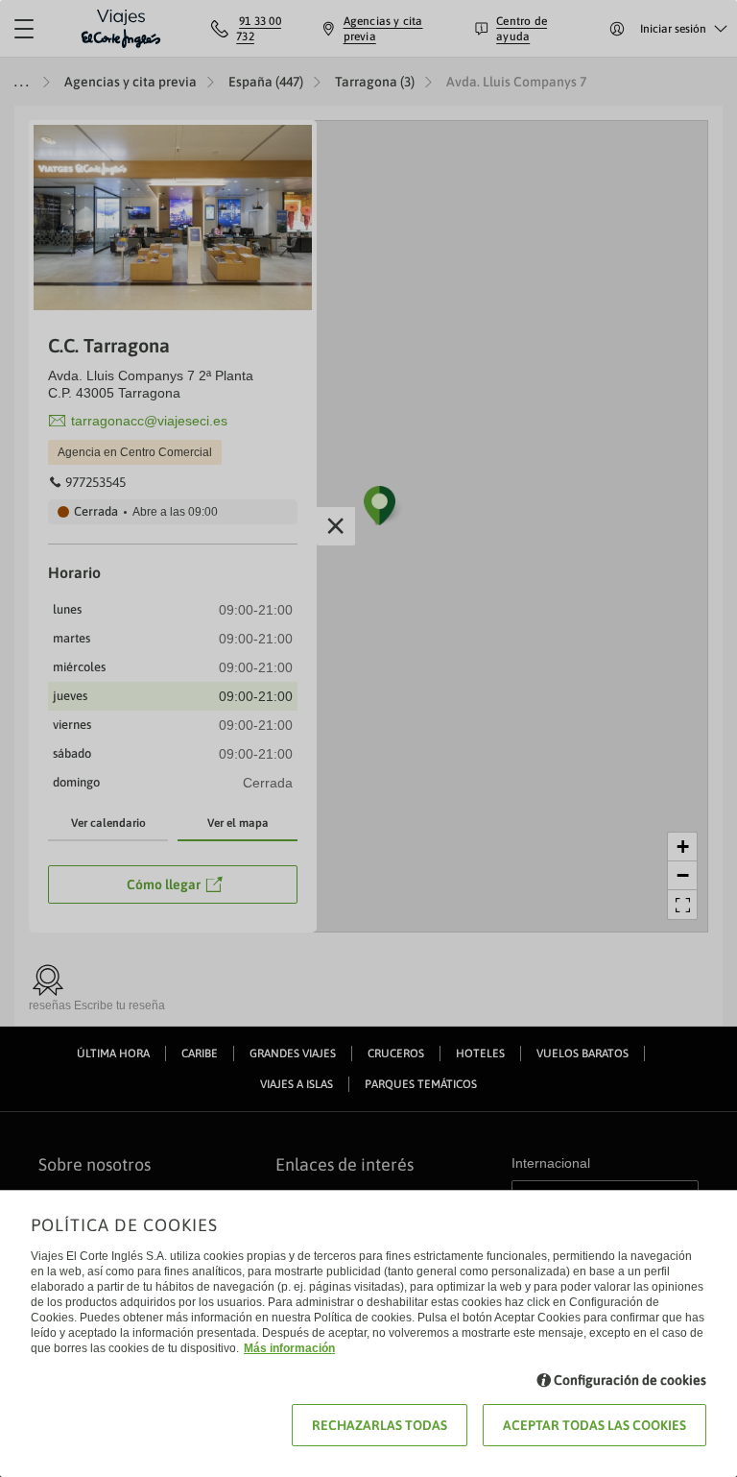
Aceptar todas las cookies (594, 1425)
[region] (368, 738)
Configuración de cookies (630, 1380)
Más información (289, 1348)
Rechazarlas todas (379, 1425)
